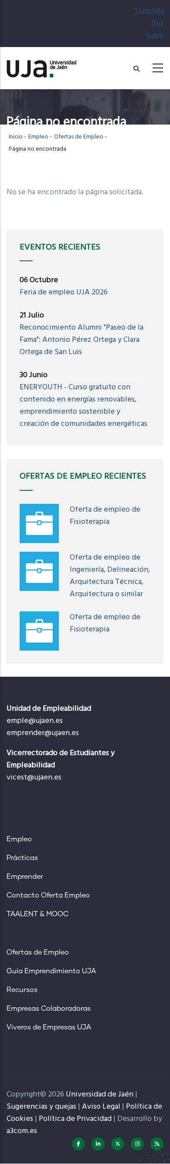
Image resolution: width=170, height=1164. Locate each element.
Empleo (38, 137)
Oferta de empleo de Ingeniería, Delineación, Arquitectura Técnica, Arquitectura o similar (110, 576)
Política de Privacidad (75, 1119)
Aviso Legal (101, 1106)
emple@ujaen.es (35, 721)
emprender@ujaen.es (43, 733)
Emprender (25, 876)
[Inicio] (41, 65)
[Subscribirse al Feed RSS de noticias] (156, 1144)
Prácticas (22, 857)
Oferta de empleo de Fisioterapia (105, 515)
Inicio (16, 137)
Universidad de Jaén (99, 1094)
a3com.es (22, 1131)
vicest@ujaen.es (34, 777)
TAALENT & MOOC (37, 914)
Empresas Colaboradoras (49, 1008)
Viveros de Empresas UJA (49, 1027)
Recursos (22, 989)
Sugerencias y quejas (41, 1106)
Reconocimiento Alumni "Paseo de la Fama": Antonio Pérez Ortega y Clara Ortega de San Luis (81, 339)
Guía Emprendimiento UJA (51, 971)
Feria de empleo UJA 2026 (64, 292)
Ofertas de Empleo (78, 137)
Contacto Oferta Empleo (48, 895)
